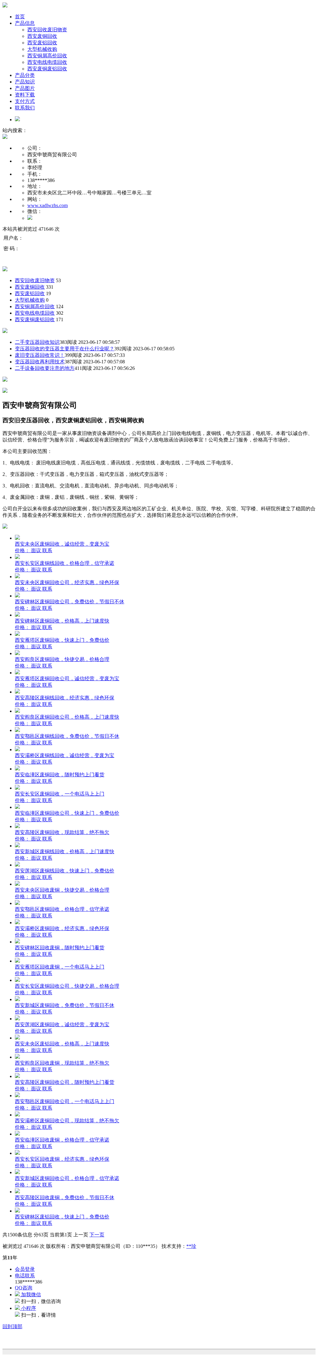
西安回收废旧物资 (47, 29)
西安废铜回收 (42, 36)
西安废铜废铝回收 (47, 68)
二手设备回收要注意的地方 (45, 368)
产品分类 (25, 75)
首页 (20, 16)
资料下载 (25, 94)
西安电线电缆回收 (47, 62)
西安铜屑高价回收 (47, 55)
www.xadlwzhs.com (47, 205)
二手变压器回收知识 (37, 342)
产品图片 (25, 88)
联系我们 (25, 107)
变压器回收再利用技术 (40, 361)
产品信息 (25, 23)
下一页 (96, 1234)
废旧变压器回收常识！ (40, 355)
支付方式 (25, 101)
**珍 (191, 1246)
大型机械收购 (42, 49)
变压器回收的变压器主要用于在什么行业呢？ (64, 348)
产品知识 (25, 81)
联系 (47, 550)
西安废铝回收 (42, 42)
